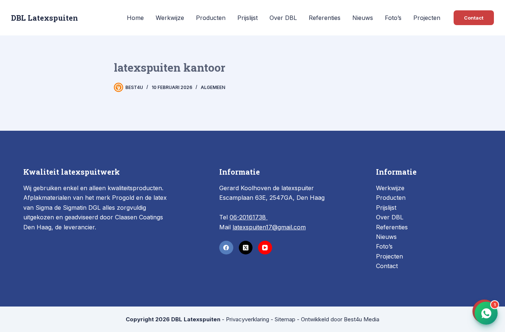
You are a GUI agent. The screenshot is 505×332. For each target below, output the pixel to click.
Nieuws (362, 17)
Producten (211, 17)
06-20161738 (249, 217)
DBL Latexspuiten (44, 18)
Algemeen (213, 87)
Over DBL (283, 17)
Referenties (324, 17)
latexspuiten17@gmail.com (269, 227)
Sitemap (285, 319)
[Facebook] (226, 248)
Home (135, 17)
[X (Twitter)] (246, 248)
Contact (474, 18)
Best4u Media (361, 319)
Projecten (426, 17)
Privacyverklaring (247, 319)
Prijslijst (247, 17)
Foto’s (393, 17)
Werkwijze (170, 17)
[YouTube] (265, 248)
